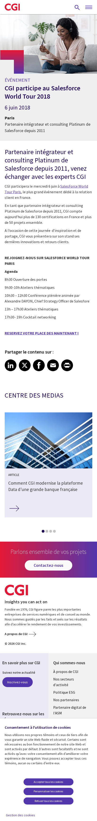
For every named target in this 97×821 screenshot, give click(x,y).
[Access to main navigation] (89, 7)
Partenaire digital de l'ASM (69, 710)
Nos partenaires (66, 699)
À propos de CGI (65, 671)
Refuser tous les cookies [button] (48, 801)
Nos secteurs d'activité (63, 682)
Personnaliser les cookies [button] (48, 791)
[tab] (43, 532)
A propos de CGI (16, 634)
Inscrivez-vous (17, 682)
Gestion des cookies (20, 815)
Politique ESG (64, 692)
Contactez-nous (48, 565)
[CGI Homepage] (12, 7)
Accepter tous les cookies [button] (48, 782)
